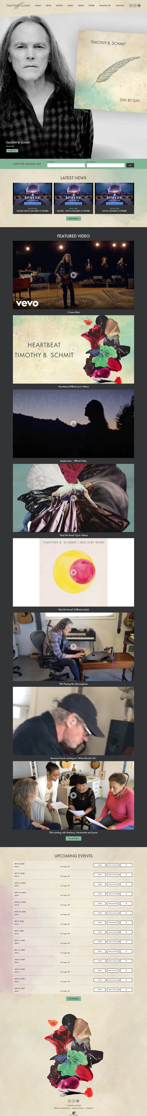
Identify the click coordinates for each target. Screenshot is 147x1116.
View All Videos (73, 838)
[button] (2, 85)
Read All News (73, 219)
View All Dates (73, 999)
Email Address (91, 162)
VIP (126, 865)
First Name (50, 162)
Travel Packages (113, 865)
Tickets (100, 865)
